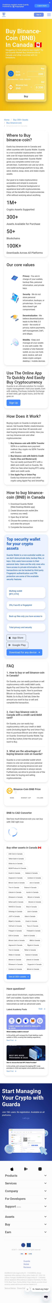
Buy (26, 96)
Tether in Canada (30, 950)
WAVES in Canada (15, 907)
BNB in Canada (35, 940)
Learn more (41, 6)
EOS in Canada (14, 936)
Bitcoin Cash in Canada (17, 883)
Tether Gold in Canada (16, 859)
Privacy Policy (22, 1288)
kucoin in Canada (32, 892)
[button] (49, 15)
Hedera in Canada (31, 873)
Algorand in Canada (15, 945)
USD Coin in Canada (15, 854)
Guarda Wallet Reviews (27, 1264)
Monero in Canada (34, 902)
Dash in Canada (29, 936)
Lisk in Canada (32, 912)
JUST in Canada (14, 916)
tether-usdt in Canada (16, 902)
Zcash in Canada (31, 921)
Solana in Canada (30, 887)
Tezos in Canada (32, 926)
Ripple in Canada (33, 945)
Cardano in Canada (34, 878)
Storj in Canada (31, 907)
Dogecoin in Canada (15, 878)
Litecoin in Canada (15, 892)
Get (42, 82)
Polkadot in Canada (33, 931)
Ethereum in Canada (16, 897)
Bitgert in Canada (14, 921)
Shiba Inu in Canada (15, 863)
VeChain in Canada (15, 926)
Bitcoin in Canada (34, 897)
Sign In (38, 15)
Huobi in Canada (14, 873)
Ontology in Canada (15, 912)
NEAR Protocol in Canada (17, 868)
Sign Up (13, 402)
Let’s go (26, 1118)
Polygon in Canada (15, 931)
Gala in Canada (30, 916)
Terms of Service (10, 1288)
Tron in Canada (14, 887)
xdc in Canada (35, 883)
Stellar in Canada (14, 955)
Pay (42, 68)
